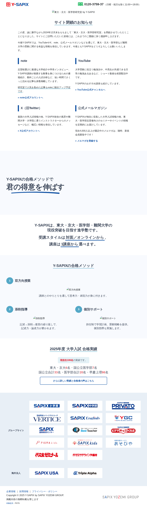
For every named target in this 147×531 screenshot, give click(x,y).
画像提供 (9, 503)
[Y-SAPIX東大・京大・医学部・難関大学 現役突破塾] (17, 4)
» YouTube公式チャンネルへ (90, 89)
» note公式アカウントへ (30, 97)
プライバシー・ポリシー (44, 491)
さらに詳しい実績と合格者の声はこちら (73, 381)
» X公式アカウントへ (29, 131)
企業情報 (11, 491)
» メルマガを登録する (86, 141)
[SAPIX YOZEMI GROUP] (120, 497)
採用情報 (23, 491)
